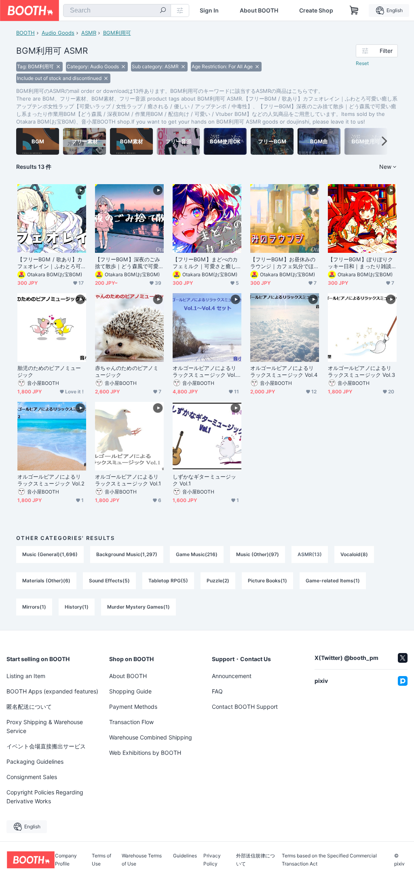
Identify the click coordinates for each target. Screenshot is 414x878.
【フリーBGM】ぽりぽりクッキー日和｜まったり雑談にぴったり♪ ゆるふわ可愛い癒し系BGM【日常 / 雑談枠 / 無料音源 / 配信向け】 (360, 263)
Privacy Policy (212, 859)
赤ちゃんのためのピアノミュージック (126, 371)
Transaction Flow (131, 721)
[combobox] (117, 10)
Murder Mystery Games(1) (138, 607)
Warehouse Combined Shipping (150, 737)
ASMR (88, 32)
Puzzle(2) (218, 581)
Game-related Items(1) (333, 581)
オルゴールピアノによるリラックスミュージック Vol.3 (361, 371)
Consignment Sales (31, 776)
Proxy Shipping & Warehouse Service (44, 726)
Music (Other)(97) (257, 554)
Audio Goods (58, 32)
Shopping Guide (130, 691)
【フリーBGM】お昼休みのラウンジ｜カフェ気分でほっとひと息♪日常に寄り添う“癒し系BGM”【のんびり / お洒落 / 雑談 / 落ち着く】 (283, 263)
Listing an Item (25, 675)
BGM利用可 (117, 32)
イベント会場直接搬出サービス (46, 746)
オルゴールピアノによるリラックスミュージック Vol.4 (283, 371)
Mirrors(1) (34, 607)
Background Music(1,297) (126, 554)
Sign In (209, 10)
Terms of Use (101, 859)
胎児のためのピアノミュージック (49, 371)
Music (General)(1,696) (50, 554)
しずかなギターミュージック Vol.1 (204, 480)
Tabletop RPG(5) (168, 581)
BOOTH (25, 32)
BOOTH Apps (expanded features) (52, 691)
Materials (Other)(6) (46, 581)
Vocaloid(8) (354, 554)
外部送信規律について (255, 859)
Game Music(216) (197, 554)
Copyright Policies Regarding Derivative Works (44, 796)
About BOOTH (259, 10)
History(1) (77, 607)
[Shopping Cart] (354, 10)
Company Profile (66, 859)
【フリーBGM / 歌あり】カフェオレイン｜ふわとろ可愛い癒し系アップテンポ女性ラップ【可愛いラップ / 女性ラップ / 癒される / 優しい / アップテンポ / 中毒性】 (49, 263)
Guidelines (185, 856)
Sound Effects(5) (109, 581)
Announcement (231, 675)
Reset (362, 63)
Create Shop (316, 10)
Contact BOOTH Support (245, 706)
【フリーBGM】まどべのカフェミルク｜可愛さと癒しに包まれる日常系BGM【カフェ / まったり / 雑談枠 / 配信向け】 (205, 263)
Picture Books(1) (267, 581)
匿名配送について (29, 706)
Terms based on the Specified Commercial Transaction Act (329, 859)
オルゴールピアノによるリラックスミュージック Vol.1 (128, 480)
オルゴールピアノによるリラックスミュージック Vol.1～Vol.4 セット (206, 371)
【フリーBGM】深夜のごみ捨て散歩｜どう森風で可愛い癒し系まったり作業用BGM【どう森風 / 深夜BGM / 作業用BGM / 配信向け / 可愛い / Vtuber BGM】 (128, 263)
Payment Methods (133, 706)
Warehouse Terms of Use (142, 859)
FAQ (217, 691)
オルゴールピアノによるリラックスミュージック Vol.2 (50, 480)
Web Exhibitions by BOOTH (145, 752)
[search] (163, 11)
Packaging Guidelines (34, 761)
